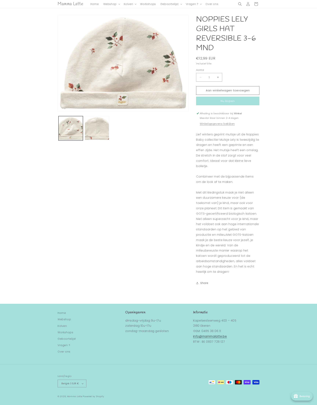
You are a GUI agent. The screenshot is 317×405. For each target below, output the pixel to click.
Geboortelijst (67, 339)
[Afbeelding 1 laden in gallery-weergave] (71, 128)
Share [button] (204, 283)
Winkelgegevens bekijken (217, 124)
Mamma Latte (74, 396)
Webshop (64, 319)
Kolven (62, 326)
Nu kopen (228, 101)
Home (62, 313)
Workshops (65, 332)
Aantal (200, 70)
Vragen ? (64, 345)
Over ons (64, 351)
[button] (111, 4)
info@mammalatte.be (210, 336)
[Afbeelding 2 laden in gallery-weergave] (97, 128)
